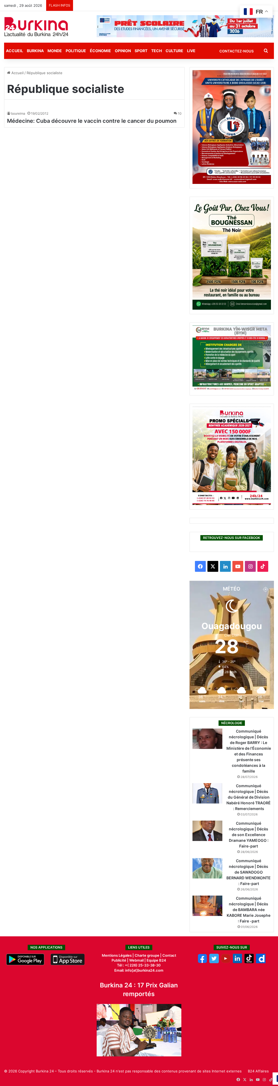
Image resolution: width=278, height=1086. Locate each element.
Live (191, 50)
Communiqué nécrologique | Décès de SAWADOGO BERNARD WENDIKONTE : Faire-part (248, 872)
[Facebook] (202, 962)
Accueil (14, 50)
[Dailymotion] (261, 962)
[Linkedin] (237, 962)
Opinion (123, 50)
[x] (214, 962)
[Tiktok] (249, 962)
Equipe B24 (156, 960)
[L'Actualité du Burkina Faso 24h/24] (36, 26)
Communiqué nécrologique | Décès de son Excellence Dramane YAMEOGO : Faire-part (248, 834)
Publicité (119, 960)
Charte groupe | (148, 955)
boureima (18, 113)
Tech (156, 50)
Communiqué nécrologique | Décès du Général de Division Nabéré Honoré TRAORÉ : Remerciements (248, 797)
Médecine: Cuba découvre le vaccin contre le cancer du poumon (91, 121)
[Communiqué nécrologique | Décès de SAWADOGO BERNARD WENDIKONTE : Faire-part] (207, 868)
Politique (76, 50)
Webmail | (137, 960)
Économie (100, 50)
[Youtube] (225, 962)
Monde (55, 50)
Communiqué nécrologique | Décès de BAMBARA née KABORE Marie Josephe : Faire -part (248, 909)
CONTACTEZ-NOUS (236, 51)
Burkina (35, 50)
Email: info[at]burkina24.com (138, 970)
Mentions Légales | (118, 955)
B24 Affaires (258, 1071)
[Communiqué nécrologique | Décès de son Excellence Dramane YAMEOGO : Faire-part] (207, 831)
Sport (141, 50)
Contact (169, 955)
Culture (174, 50)
